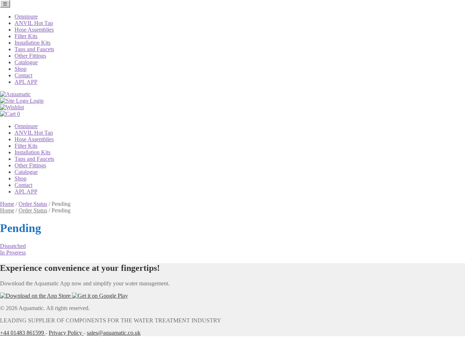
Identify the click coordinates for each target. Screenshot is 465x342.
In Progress (13, 252)
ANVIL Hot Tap (34, 23)
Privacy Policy (66, 333)
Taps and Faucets (34, 49)
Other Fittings (30, 56)
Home (7, 204)
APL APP (26, 82)
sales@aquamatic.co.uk (114, 333)
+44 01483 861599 (22, 333)
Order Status (33, 204)
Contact (23, 75)
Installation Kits (32, 43)
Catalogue (26, 62)
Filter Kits (26, 36)
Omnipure (26, 16)
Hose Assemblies (34, 30)
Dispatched (13, 246)
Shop (21, 69)
